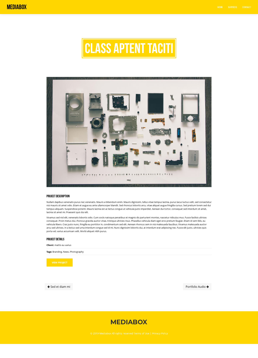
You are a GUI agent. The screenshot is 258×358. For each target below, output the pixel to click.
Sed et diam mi (60, 287)
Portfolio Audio (196, 287)
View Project (59, 262)
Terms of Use (141, 333)
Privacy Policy (160, 333)
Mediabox (17, 7)
